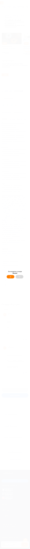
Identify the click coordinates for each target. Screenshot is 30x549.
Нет (19, 276)
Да (10, 276)
